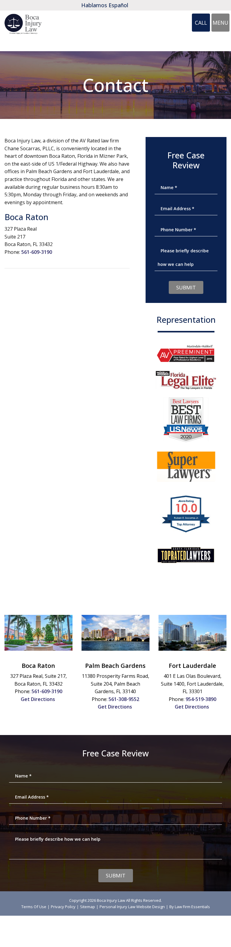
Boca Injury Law (111, 900)
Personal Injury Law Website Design (132, 906)
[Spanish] (146, 5)
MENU (221, 24)
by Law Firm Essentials (189, 906)
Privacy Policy (63, 906)
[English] (137, 5)
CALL (202, 24)
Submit (186, 287)
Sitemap (87, 906)
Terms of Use (33, 906)
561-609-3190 (36, 252)
